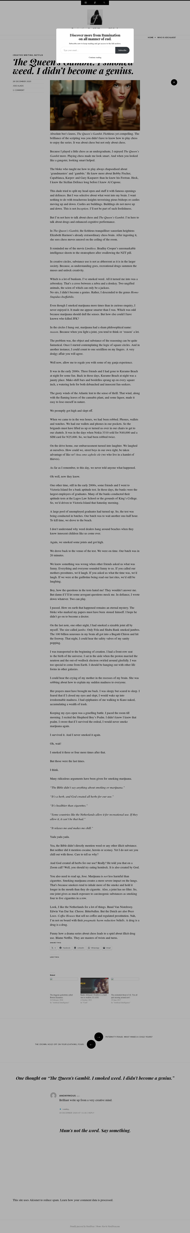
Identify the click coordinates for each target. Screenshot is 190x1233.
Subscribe (122, 50)
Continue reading (95, 57)
